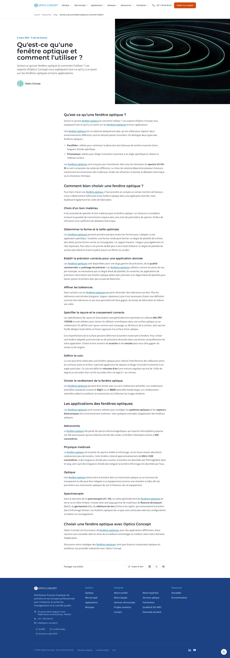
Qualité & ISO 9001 (152, 607)
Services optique (151, 597)
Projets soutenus (122, 607)
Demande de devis (152, 612)
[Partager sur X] (156, 566)
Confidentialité (102, 650)
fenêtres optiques (116, 124)
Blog (55, 14)
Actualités (176, 592)
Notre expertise (151, 592)
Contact (118, 612)
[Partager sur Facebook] (163, 566)
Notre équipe (120, 597)
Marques (89, 607)
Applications (91, 602)
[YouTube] (194, 650)
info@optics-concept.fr (48, 623)
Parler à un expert (185, 5)
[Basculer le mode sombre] (224, 652)
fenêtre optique (90, 120)
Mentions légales (85, 650)
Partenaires (148, 602)
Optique (89, 592)
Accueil (37, 14)
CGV (114, 650)
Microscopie (91, 597)
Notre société (121, 592)
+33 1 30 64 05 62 (45, 618)
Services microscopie (124, 602)
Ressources (46, 14)
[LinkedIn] (189, 650)
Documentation (179, 597)
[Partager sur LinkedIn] (149, 566)
